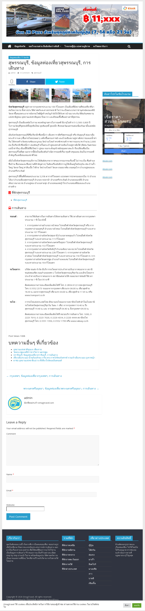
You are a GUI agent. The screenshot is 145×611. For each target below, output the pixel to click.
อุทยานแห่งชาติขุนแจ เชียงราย (27, 349)
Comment (11, 433)
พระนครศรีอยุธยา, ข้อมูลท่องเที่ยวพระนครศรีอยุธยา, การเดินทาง (61, 388)
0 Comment (25, 73)
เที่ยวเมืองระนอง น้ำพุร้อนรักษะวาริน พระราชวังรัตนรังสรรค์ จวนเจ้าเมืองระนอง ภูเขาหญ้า (54, 357)
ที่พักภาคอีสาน (68, 549)
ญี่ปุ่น (91, 545)
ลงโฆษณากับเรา (100, 46)
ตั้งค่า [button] (127, 605)
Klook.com (107, 161)
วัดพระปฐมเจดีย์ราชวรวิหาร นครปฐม (30, 352)
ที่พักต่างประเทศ (69, 568)
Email (9, 490)
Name (10, 474)
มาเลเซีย (93, 568)
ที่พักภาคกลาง (68, 554)
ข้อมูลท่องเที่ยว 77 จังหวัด (19, 57)
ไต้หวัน (92, 549)
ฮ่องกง (91, 554)
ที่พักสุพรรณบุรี (20, 200)
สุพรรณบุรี (37, 73)
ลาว (90, 573)
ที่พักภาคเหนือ (68, 545)
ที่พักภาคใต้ (67, 564)
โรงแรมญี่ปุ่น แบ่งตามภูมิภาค (77, 46)
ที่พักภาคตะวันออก (70, 559)
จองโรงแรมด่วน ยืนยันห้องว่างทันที (44, 46)
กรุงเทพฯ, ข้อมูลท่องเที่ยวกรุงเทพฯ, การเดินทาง (34, 376)
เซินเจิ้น (92, 583)
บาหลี (91, 578)
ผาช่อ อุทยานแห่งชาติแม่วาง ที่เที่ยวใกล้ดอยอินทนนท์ (37, 360)
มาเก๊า (91, 559)
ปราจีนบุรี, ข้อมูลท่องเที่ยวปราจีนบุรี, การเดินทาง (35, 354)
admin (13, 73)
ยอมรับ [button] (137, 605)
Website (10, 504)
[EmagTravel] (9, 46)
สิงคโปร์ (92, 564)
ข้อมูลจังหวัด (19, 46)
